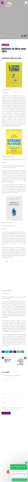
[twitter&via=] (2, 30)
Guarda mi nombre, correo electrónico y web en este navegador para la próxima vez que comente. (13, 408)
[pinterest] (2, 24)
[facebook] (3, 352)
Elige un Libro (5, 44)
